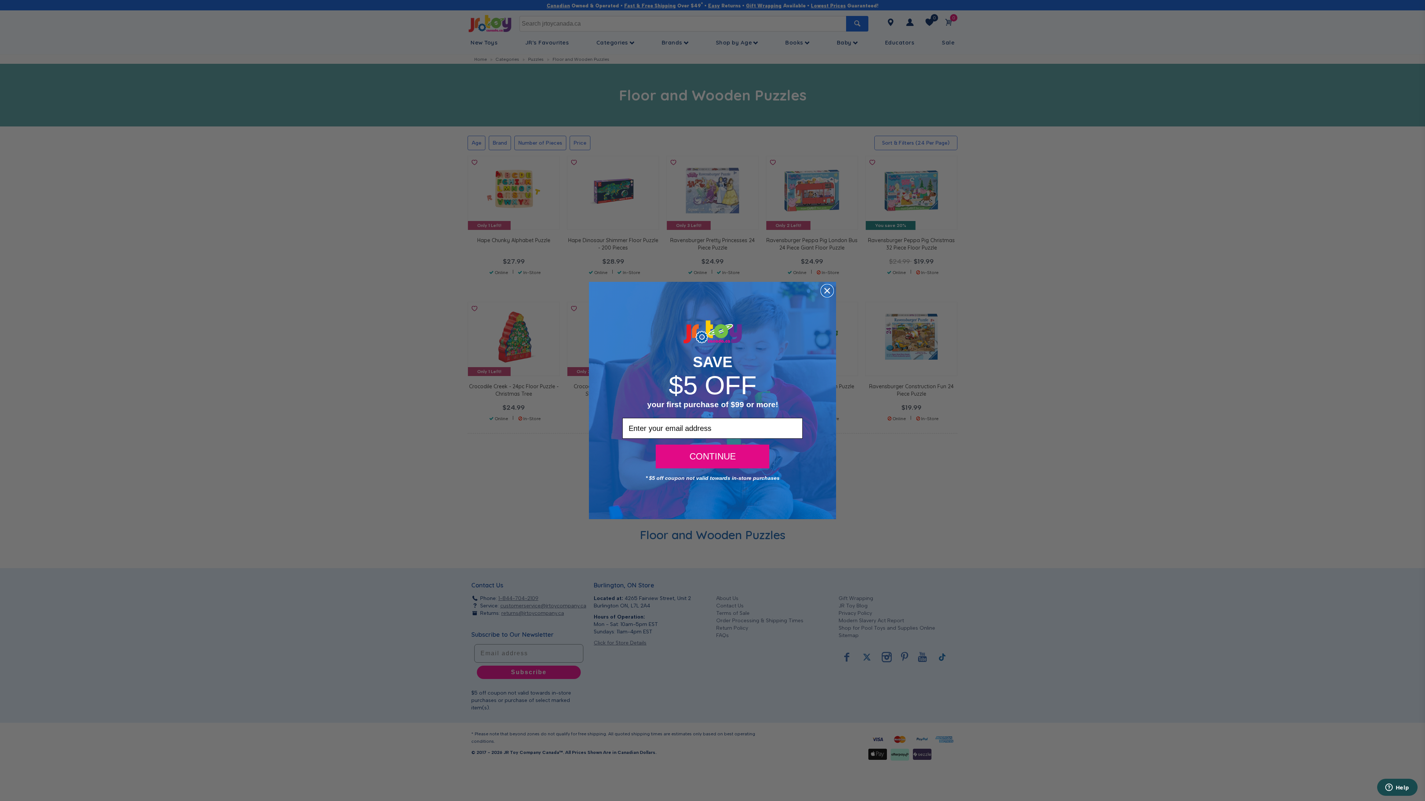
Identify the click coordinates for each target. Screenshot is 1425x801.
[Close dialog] (827, 291)
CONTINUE (712, 456)
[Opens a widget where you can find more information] (1397, 788)
